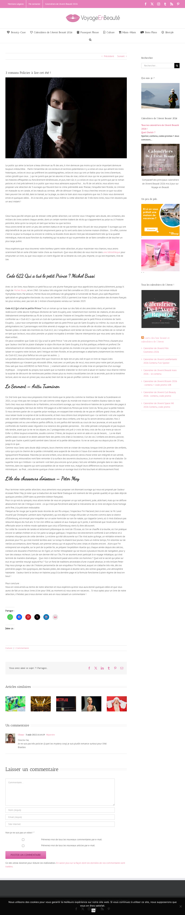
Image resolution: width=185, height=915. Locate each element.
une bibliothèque (111, 252)
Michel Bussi (20, 290)
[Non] (180, 906)
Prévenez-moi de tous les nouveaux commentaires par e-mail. (71, 839)
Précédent (109, 56)
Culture (8, 648)
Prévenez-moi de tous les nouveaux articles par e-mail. (68, 845)
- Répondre (50, 734)
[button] (90, 39)
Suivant (120, 56)
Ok (93, 910)
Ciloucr (21, 734)
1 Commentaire (21, 648)
